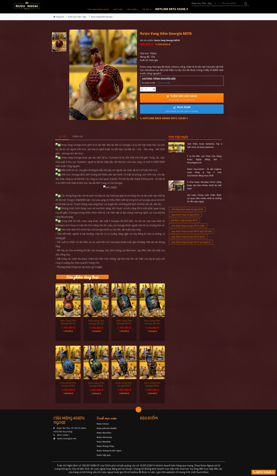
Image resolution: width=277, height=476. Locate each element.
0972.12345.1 (265, 472)
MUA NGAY (182, 108)
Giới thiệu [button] (118, 9)
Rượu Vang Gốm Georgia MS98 (96, 384)
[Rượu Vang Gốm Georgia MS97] (124, 362)
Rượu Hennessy (104, 437)
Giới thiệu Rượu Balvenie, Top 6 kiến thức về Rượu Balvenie (204, 145)
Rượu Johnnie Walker (107, 428)
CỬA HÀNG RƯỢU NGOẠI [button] (98, 9)
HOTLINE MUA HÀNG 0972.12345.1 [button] (165, 118)
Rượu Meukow (104, 441)
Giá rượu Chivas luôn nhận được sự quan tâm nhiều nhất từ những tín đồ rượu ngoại (204, 198)
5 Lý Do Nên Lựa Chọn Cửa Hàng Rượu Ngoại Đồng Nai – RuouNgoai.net (204, 159)
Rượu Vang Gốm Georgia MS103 (68, 322)
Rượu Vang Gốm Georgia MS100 (152, 322)
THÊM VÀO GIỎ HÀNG (183, 97)
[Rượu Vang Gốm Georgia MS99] (68, 362)
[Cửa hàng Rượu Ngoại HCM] (27, 5)
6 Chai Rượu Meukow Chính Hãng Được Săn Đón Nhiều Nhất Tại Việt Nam (204, 185)
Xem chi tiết (164, 82)
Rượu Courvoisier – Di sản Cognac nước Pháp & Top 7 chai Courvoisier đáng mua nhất (204, 172)
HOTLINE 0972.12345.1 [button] (171, 9)
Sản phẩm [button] (132, 9)
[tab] (62, 136)
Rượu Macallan (104, 432)
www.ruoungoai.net (66, 438)
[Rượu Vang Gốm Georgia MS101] (124, 300)
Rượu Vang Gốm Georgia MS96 (152, 384)
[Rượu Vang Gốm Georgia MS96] (152, 362)
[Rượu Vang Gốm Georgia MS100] (152, 300)
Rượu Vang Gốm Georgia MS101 (124, 322)
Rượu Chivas (103, 423)
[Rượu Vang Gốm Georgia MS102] (96, 300)
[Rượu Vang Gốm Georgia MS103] (68, 300)
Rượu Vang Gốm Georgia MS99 (68, 384)
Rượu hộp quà (104, 455)
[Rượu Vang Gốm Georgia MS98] (96, 362)
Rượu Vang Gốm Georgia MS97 (124, 384)
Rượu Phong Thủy (105, 446)
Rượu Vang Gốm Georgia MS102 (96, 322)
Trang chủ (59, 16)
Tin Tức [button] (146, 9)
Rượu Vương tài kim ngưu (109, 450)
